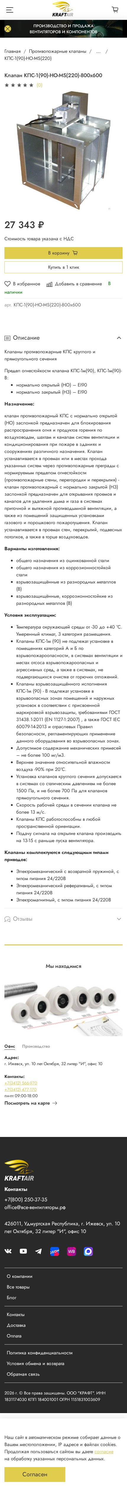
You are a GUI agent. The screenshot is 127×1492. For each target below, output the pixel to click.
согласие (104, 1451)
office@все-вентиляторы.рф (35, 1207)
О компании (19, 1276)
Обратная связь (23, 1374)
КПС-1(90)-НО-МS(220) (28, 58)
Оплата (14, 1335)
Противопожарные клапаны (57, 51)
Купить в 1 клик (63, 267)
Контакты (16, 1314)
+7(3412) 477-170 (20, 1089)
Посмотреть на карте (27, 1103)
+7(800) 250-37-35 (25, 1199)
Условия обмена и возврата (35, 1363)
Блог (11, 1297)
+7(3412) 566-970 (20, 1083)
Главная (12, 51)
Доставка (16, 1325)
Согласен (34, 1474)
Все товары (18, 1286)
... (98, 51)
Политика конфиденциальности (40, 1352)
